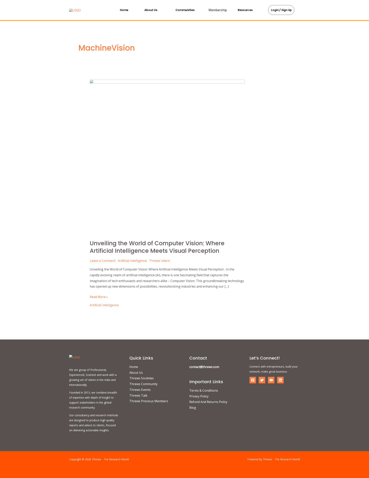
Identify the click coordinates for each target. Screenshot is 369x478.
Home (124, 10)
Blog (192, 407)
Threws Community (143, 384)
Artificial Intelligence (132, 261)
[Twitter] (262, 380)
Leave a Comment (103, 261)
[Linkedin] (280, 380)
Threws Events (140, 390)
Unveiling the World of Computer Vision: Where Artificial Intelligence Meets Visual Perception (157, 247)
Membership (218, 10)
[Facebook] (252, 380)
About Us (150, 10)
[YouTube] (271, 380)
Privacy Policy (199, 396)
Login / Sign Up (281, 10)
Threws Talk (138, 395)
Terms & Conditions (203, 390)
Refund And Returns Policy (208, 402)
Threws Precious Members (148, 401)
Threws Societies (141, 378)
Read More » (99, 296)
